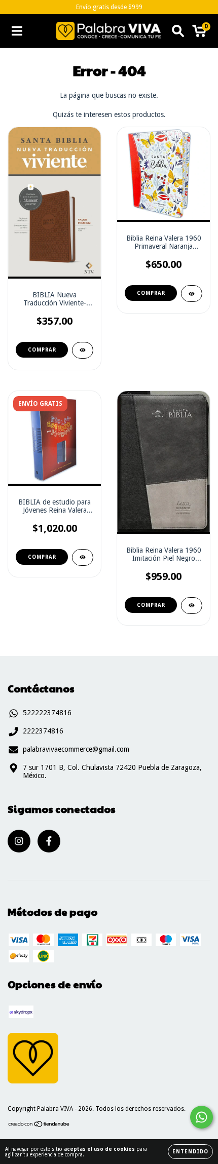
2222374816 (43, 731)
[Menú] (17, 31)
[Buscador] (178, 31)
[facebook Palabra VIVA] (49, 841)
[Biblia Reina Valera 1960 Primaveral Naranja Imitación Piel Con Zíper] (191, 293)
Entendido (190, 1151)
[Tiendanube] (39, 1125)
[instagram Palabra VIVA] (19, 841)
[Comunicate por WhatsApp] (201, 1117)
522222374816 (47, 713)
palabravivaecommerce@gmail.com (76, 749)
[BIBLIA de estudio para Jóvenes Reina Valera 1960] (82, 557)
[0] (199, 33)
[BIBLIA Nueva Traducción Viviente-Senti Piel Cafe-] (82, 350)
